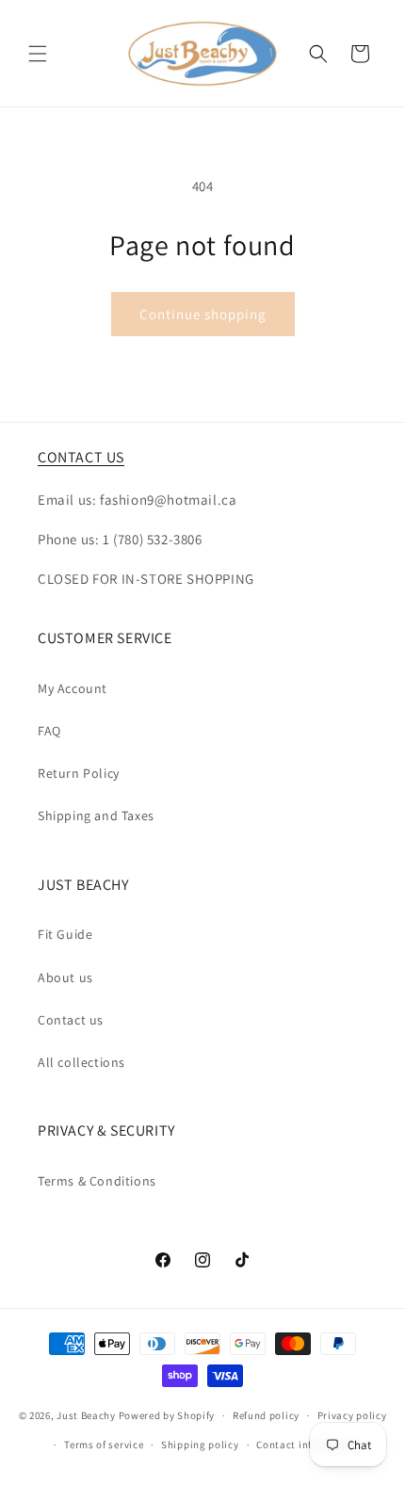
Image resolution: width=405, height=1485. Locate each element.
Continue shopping (203, 314)
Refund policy (266, 1415)
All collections (81, 1062)
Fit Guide (65, 934)
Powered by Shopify (167, 1415)
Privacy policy (352, 1415)
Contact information (307, 1444)
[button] (37, 53)
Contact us (71, 1019)
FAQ (49, 730)
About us (65, 977)
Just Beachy (87, 1415)
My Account (72, 688)
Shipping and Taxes (96, 815)
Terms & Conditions (97, 1180)
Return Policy (79, 773)
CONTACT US (81, 457)
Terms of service (103, 1444)
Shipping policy (200, 1444)
